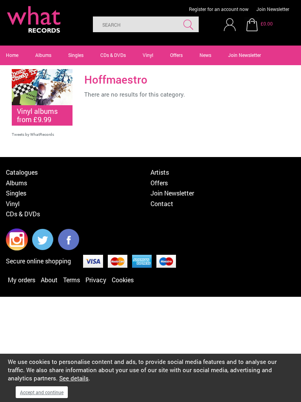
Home (12, 55)
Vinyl (148, 55)
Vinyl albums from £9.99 (37, 115)
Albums (43, 55)
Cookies (123, 280)
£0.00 (267, 23)
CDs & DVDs (113, 55)
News (205, 55)
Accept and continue (41, 392)
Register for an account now (218, 9)
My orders (21, 280)
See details (74, 378)
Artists (159, 172)
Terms (71, 280)
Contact (161, 203)
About (49, 280)
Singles (75, 55)
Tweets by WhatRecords (33, 134)
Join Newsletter (272, 9)
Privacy (95, 280)
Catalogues (22, 172)
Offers (176, 55)
